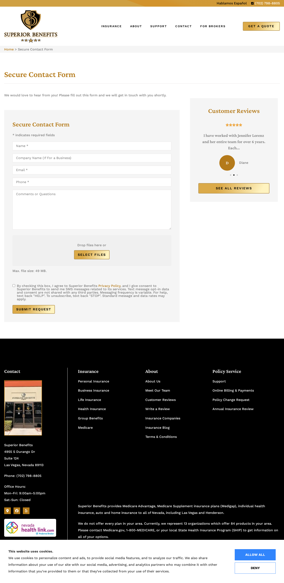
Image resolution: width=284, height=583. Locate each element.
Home (9, 49)
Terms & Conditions (161, 437)
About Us (152, 381)
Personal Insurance (93, 381)
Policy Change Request (230, 400)
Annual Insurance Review (233, 409)
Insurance (111, 26)
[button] (230, 175)
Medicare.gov (113, 530)
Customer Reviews (160, 400)
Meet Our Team (157, 390)
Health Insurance (92, 409)
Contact (183, 26)
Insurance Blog (157, 428)
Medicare (85, 428)
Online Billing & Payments (233, 390)
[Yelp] (26, 510)
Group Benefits (90, 418)
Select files (92, 255)
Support (158, 26)
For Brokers (213, 26)
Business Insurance (93, 390)
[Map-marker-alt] (7, 510)
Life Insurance (89, 400)
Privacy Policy (109, 286)
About (136, 26)
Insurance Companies (162, 418)
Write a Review (157, 409)
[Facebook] (17, 510)
